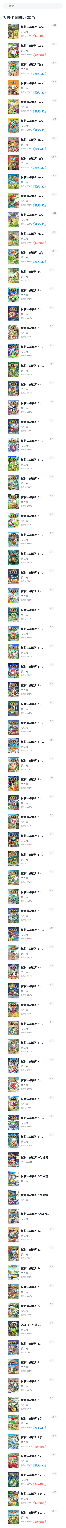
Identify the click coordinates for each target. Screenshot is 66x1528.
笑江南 (24, 31)
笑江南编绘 (26, 1162)
